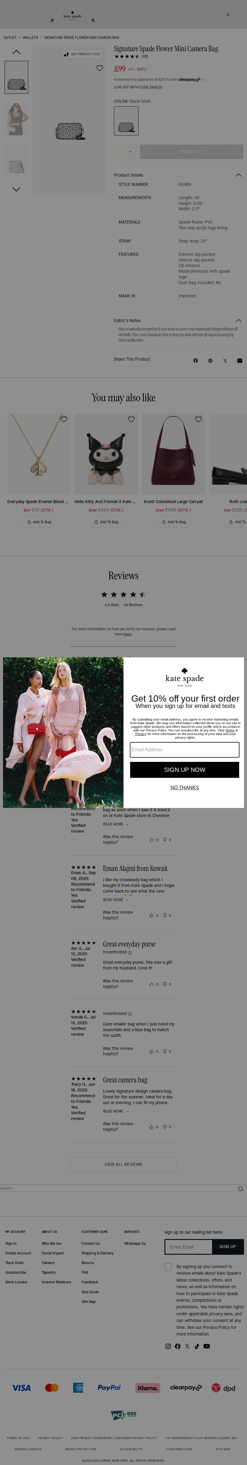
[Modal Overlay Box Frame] (123, 732)
